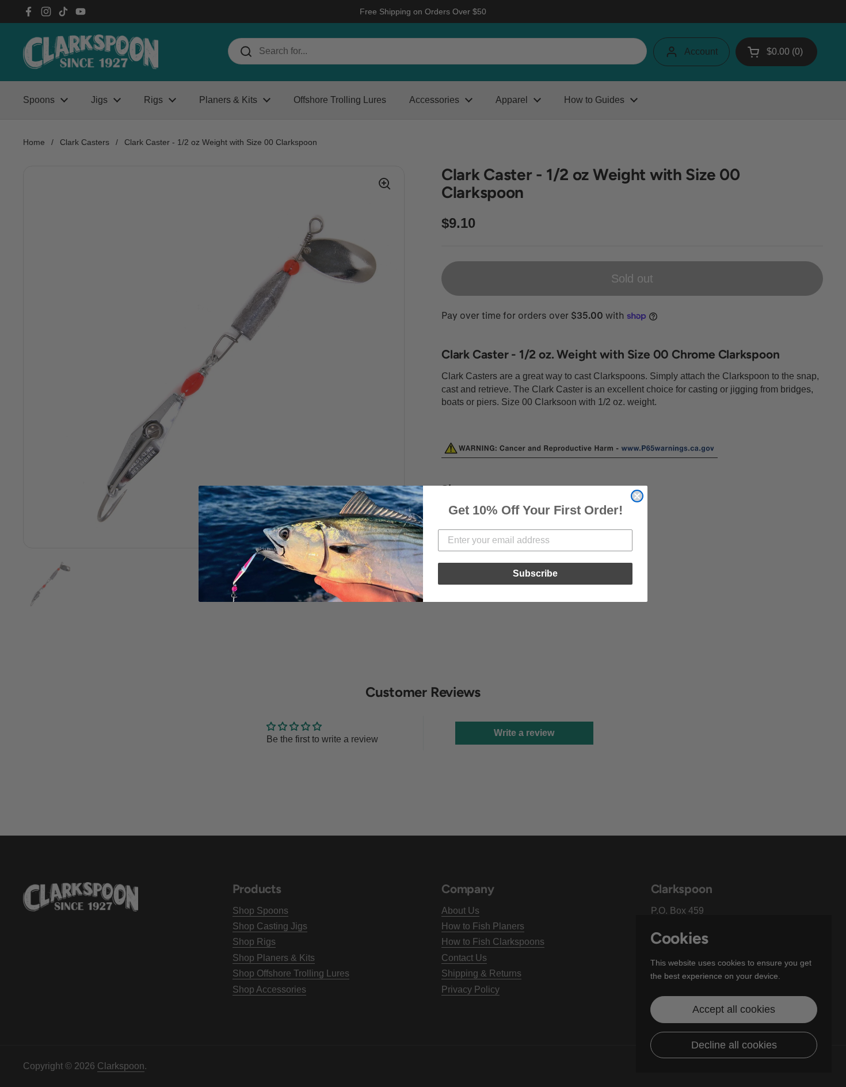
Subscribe (535, 573)
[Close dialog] (637, 496)
